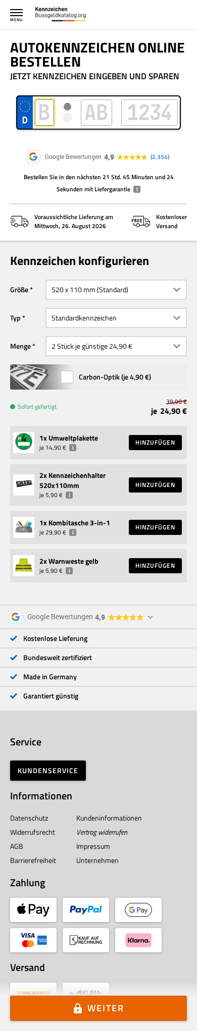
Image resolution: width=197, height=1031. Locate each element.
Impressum (93, 846)
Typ (15, 317)
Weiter (105, 1008)
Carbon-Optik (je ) (115, 376)
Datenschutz (29, 817)
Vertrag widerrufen (101, 832)
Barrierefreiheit (33, 860)
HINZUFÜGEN (155, 442)
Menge (20, 346)
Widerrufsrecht (32, 832)
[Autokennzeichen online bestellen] (60, 15)
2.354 (160, 156)
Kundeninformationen (109, 817)
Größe (19, 289)
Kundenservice (48, 770)
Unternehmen (97, 860)
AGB (16, 846)
